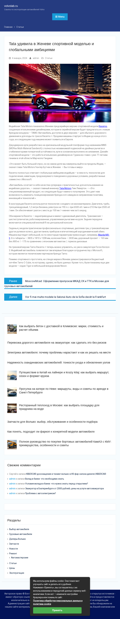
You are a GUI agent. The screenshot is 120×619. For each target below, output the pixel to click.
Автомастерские (19, 557)
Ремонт (13, 553)
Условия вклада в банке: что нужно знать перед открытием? (56, 483)
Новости (13, 548)
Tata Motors (65, 188)
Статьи (48, 58)
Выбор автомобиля (19, 529)
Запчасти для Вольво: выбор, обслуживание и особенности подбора (52, 421)
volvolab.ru (11, 6)
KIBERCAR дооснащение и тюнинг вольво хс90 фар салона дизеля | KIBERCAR (66, 474)
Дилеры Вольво (17, 539)
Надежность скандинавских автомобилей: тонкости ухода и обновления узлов (58, 362)
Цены (12, 568)
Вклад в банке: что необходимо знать (44, 479)
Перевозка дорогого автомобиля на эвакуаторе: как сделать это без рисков (56, 342)
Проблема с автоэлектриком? (40, 493)
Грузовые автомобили (20, 534)
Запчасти (14, 544)
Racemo (103, 126)
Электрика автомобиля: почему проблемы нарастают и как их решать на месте (59, 352)
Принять (57, 610)
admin (36, 58)
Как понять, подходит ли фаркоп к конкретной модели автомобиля (51, 431)
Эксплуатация (16, 573)
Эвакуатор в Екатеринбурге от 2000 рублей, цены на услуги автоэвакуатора (64, 488)
